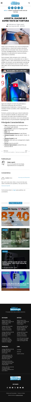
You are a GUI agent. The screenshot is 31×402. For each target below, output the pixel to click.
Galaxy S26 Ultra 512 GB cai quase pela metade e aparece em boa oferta (8, 368)
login (14, 190)
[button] (29, 3)
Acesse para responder (5, 185)
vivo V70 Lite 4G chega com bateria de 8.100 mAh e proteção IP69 (23, 339)
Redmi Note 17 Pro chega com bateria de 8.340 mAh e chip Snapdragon (8, 322)
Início (5, 10)
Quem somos (20, 353)
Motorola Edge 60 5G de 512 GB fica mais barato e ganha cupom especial (22, 328)
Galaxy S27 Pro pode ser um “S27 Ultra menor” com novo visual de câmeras (7, 328)
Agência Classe (19, 395)
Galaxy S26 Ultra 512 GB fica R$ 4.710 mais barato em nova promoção (8, 334)
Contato (19, 349)
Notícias (15, 16)
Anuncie (19, 351)
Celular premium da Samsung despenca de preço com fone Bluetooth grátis (7, 356)
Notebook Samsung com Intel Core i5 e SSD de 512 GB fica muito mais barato (8, 362)
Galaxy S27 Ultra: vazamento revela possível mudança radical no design (7, 339)
